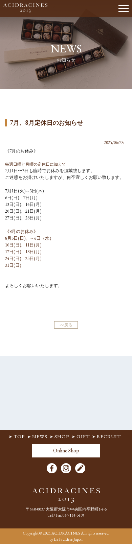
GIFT (83, 436)
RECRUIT (109, 436)
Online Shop (66, 450)
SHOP (61, 436)
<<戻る (66, 325)
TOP (19, 436)
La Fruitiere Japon (68, 539)
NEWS (39, 436)
